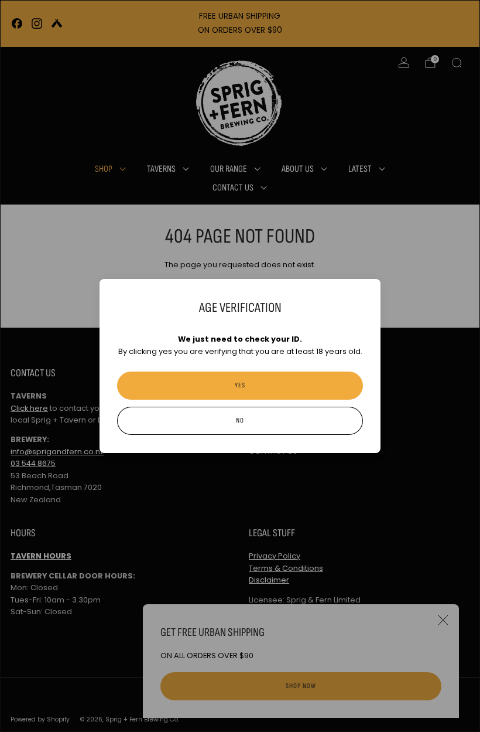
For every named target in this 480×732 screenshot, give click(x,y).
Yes (240, 385)
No (240, 420)
